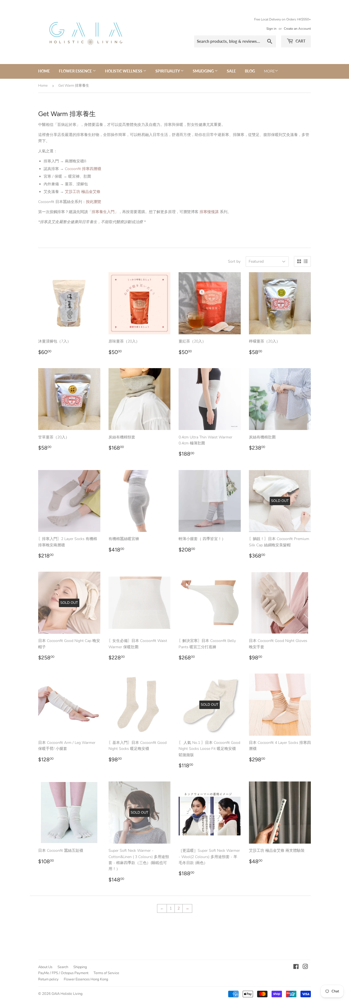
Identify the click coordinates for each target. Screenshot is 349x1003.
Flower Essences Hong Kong (86, 979)
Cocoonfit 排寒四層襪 (83, 168)
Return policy (48, 979)
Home (44, 71)
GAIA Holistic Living (67, 993)
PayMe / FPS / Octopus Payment (63, 973)
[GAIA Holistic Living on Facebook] (296, 967)
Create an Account (297, 28)
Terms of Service (106, 973)
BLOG (250, 71)
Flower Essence (76, 71)
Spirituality (167, 71)
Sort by (234, 261)
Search (63, 967)
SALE (231, 71)
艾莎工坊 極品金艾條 (82, 191)
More (269, 71)
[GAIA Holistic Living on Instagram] (305, 967)
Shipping (80, 967)
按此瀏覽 (93, 201)
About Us (45, 967)
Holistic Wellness (124, 71)
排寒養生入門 (103, 211)
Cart (300, 41)
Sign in (271, 28)
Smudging (204, 71)
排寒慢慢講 (209, 211)
